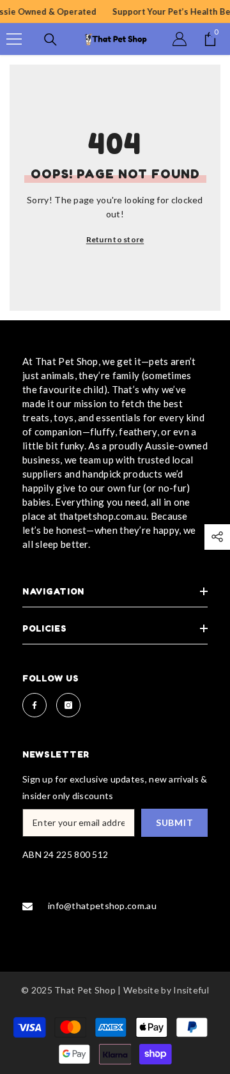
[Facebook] (34, 705)
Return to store (115, 239)
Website (141, 989)
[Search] (50, 39)
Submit (174, 822)
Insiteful (191, 989)
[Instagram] (68, 705)
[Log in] (179, 39)
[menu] (14, 39)
